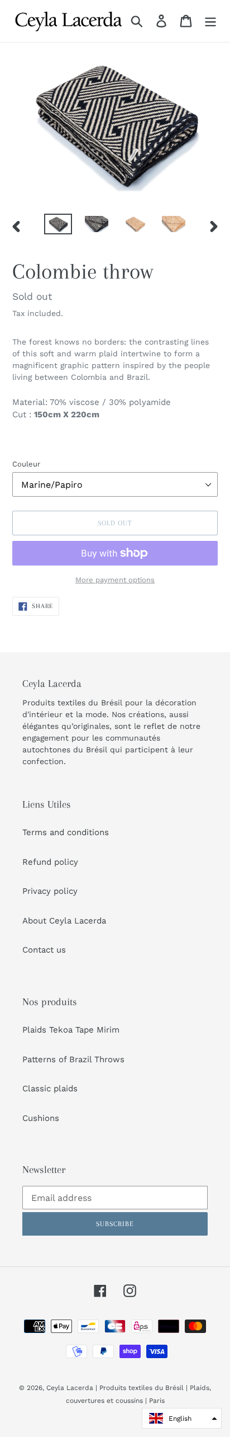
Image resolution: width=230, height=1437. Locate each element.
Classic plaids (50, 1088)
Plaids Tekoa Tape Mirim (70, 1030)
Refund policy (50, 862)
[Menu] (210, 21)
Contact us (44, 950)
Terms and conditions (65, 832)
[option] (58, 226)
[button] (182, 1418)
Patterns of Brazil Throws (73, 1059)
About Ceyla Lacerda (64, 921)
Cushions (40, 1118)
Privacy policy (50, 891)
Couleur (26, 464)
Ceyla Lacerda (69, 1388)
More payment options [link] (115, 580)
